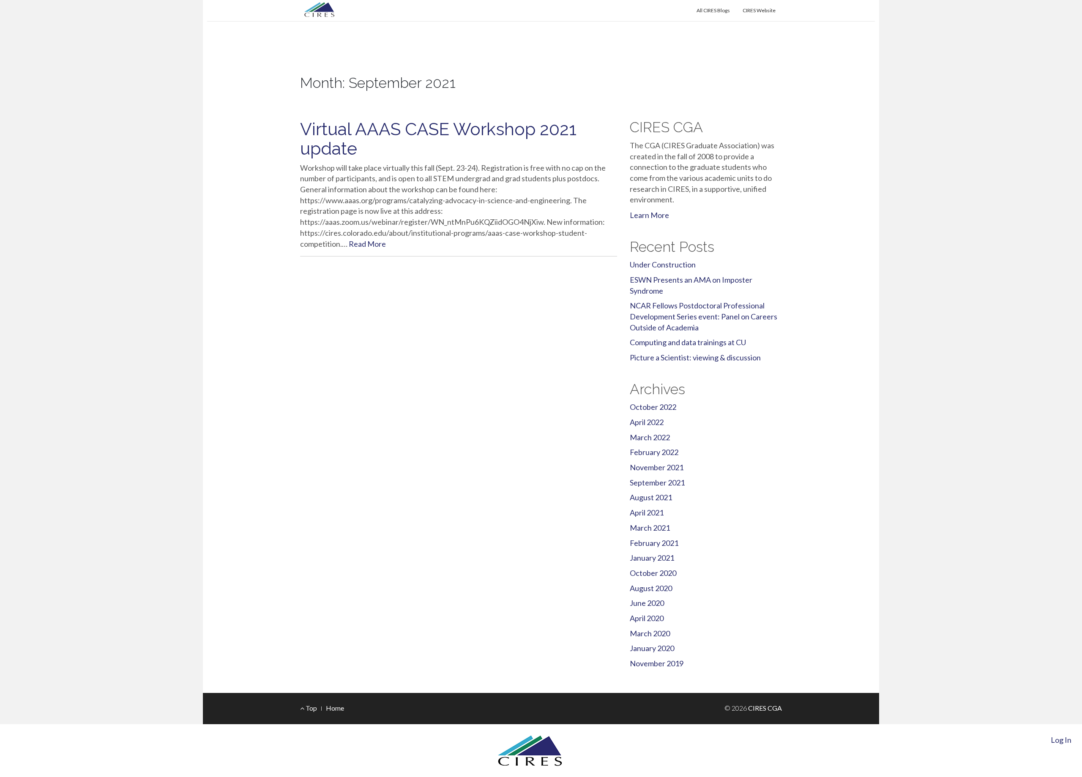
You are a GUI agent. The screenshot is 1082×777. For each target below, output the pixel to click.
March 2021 (650, 527)
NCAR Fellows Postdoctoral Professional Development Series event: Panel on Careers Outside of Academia (703, 316)
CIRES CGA (344, 62)
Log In (1061, 739)
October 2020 (653, 573)
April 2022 (647, 422)
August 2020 (651, 588)
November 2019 (656, 663)
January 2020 (652, 648)
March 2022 (650, 437)
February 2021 (654, 543)
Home (335, 708)
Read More (367, 243)
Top (310, 708)
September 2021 (657, 482)
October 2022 (653, 407)
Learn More (649, 215)
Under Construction (663, 264)
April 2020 (647, 618)
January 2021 (652, 557)
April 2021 (647, 512)
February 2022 (654, 452)
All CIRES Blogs (713, 10)
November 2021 (656, 467)
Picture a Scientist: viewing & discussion (695, 357)
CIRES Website (759, 10)
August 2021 (651, 497)
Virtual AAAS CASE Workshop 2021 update (438, 138)
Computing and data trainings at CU (688, 342)
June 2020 (647, 603)
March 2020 (650, 633)
